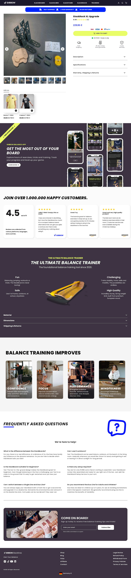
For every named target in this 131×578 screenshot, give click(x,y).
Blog (62, 556)
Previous (7, 49)
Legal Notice (118, 553)
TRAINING (95, 3)
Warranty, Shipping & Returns (86, 73)
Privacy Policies (119, 561)
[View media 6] (43, 80)
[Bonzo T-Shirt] (11, 101)
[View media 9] (65, 80)
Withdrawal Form (120, 559)
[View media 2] (14, 80)
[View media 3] (21, 80)
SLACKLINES (54, 3)
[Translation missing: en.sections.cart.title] (126, 3)
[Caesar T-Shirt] (26, 101)
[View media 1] (7, 80)
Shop (62, 553)
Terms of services (120, 564)
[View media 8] (58, 80)
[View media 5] (36, 80)
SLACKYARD (68, 3)
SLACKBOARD (39, 3)
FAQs (62, 559)
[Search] (122, 3)
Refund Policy (118, 556)
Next (62, 49)
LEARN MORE (12, 165)
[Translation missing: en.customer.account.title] (118, 3)
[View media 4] (29, 80)
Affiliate (63, 561)
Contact (63, 564)
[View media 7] (51, 80)
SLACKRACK (82, 3)
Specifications (79, 65)
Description (78, 57)
